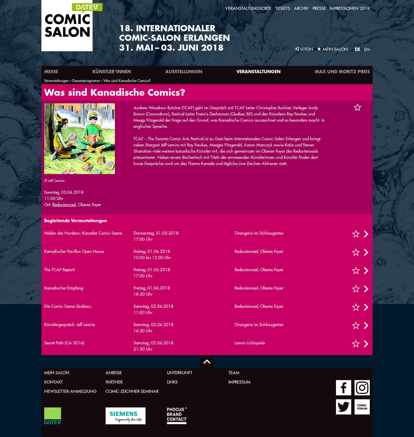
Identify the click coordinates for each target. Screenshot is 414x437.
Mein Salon (56, 372)
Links (172, 382)
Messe (51, 71)
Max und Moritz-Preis (342, 71)
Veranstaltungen (259, 71)
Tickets (282, 8)
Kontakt (53, 382)
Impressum (239, 382)
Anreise (114, 372)
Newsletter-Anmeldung (70, 391)
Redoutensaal (64, 204)
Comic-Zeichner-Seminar (132, 391)
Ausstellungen (183, 71)
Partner (114, 382)
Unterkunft (179, 372)
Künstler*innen (111, 71)
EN (367, 49)
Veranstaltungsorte (248, 8)
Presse (319, 8)
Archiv (301, 8)
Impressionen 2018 (350, 8)
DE (357, 49)
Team (233, 372)
